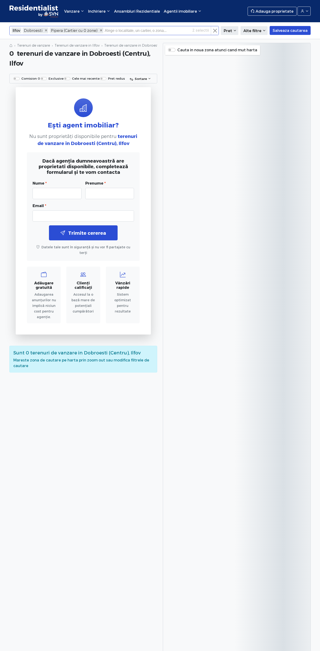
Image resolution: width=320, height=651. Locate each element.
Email (39, 205)
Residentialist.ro (34, 11)
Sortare (141, 79)
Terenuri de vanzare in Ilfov (77, 45)
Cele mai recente (86, 78)
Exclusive (55, 78)
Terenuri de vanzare (33, 45)
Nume (40, 183)
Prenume (95, 183)
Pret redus (116, 78)
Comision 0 (30, 78)
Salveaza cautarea (290, 30)
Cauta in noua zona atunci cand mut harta (217, 50)
